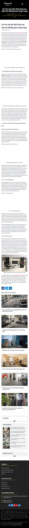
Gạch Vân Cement (5, 486)
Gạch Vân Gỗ (4, 482)
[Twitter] (12, 505)
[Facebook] (9, 505)
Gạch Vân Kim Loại (5, 488)
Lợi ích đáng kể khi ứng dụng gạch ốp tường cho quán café (18, 446)
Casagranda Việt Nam (11, 14)
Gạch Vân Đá (4, 484)
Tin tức (19, 14)
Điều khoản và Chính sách (7, 472)
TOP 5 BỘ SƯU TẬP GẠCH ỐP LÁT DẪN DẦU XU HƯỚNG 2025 (18, 428)
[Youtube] (14, 505)
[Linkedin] (19, 505)
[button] (22, 4)
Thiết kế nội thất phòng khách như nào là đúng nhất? (18, 435)
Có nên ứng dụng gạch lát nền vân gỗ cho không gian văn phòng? (18, 432)
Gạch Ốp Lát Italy (5, 468)
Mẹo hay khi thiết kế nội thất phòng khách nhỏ (13, 369)
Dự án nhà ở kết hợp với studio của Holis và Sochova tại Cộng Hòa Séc (12, 408)
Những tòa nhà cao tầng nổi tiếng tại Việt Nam (13, 350)
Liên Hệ (3, 474)
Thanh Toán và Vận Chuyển (7, 470)
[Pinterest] (17, 505)
